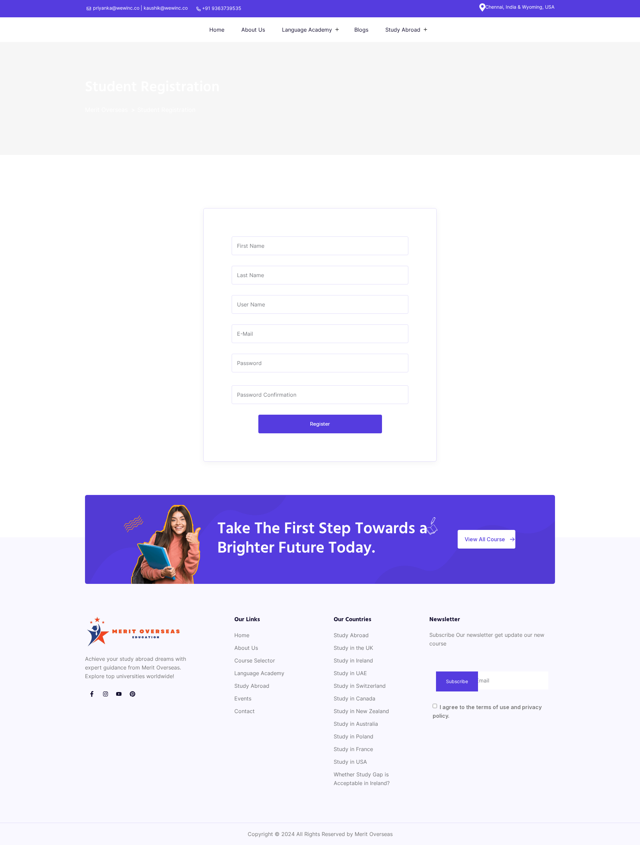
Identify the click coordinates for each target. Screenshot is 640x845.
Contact (244, 711)
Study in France (353, 749)
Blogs (361, 29)
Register (320, 424)
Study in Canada (354, 698)
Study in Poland (353, 736)
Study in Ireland (353, 660)
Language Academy (307, 29)
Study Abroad (402, 29)
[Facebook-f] (92, 694)
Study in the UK (353, 647)
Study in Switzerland (360, 685)
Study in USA (350, 761)
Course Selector (254, 660)
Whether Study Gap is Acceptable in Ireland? (362, 778)
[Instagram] (105, 694)
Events (242, 698)
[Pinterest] (132, 694)
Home (216, 29)
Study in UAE (350, 673)
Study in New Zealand (361, 711)
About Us (253, 29)
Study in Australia (356, 723)
